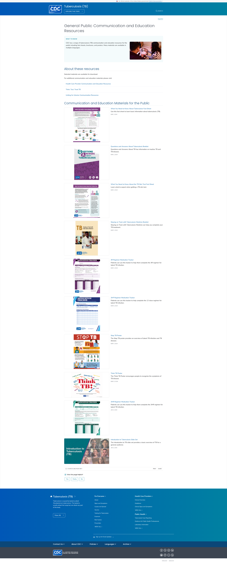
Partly (75, 479)
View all (98, 527)
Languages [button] (110, 544)
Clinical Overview (140, 500)
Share (160, 469)
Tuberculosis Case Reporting (143, 518)
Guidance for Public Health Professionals (147, 521)
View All (58, 515)
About (96, 500)
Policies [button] (93, 544)
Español (160, 19)
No (82, 479)
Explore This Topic (73, 11)
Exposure (97, 516)
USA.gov (171, 561)
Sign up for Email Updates (103, 537)
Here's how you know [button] (155, 1)
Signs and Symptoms (101, 503)
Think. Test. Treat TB (73, 89)
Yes (67, 479)
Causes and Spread (100, 506)
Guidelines (138, 503)
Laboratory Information (141, 524)
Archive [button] (126, 544)
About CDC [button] (76, 544)
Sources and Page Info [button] (74, 469)
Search (160, 11)
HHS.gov (164, 561)
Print (154, 469)
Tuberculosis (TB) (76, 6)
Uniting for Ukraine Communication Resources (82, 95)
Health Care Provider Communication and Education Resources (88, 84)
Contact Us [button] (58, 544)
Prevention (98, 523)
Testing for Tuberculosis (101, 513)
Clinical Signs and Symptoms (143, 506)
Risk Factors (98, 520)
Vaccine (97, 510)
